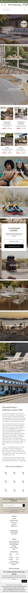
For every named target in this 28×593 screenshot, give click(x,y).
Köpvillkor (14, 524)
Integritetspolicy (14, 520)
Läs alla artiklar (14, 532)
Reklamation (14, 526)
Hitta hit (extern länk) (14, 548)
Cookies (14, 518)
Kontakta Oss (14, 522)
